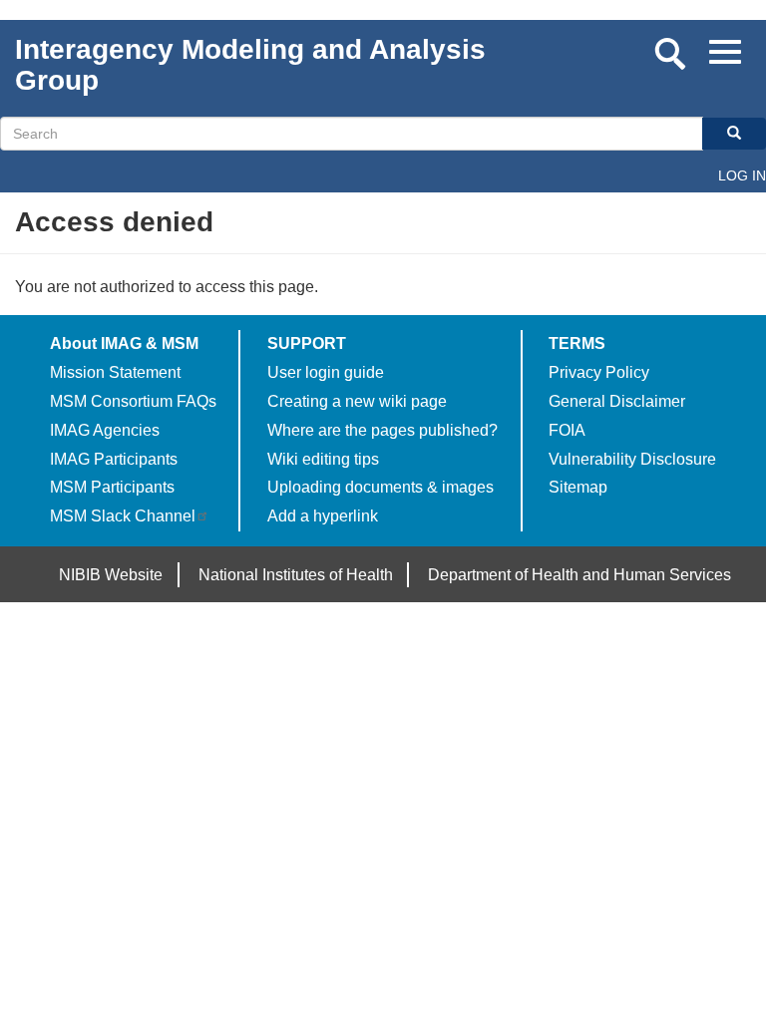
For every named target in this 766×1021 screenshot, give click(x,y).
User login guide (325, 372)
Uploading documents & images (380, 487)
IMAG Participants (114, 459)
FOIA (567, 430)
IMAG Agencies (105, 430)
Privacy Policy (599, 372)
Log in (742, 175)
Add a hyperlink (322, 516)
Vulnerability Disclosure (632, 459)
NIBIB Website (111, 574)
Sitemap (578, 487)
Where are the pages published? (382, 430)
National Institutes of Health (295, 574)
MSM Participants (112, 487)
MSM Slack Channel (122, 516)
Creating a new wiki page (357, 401)
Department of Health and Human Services (579, 574)
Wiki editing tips (323, 459)
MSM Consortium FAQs (133, 401)
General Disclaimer (617, 401)
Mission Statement (115, 372)
